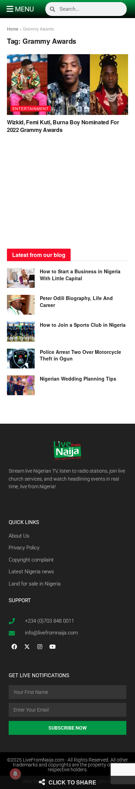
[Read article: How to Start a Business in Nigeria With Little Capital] (21, 278)
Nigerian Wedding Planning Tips (79, 378)
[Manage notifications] (15, 773)
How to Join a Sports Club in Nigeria (83, 324)
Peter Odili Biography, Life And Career (76, 301)
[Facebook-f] (14, 646)
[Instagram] (39, 646)
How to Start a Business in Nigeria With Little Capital (80, 275)
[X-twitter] (27, 646)
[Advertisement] (67, 193)
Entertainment (30, 108)
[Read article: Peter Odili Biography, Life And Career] (21, 305)
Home (12, 29)
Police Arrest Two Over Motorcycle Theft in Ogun (80, 355)
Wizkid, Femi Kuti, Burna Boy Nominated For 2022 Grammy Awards (63, 126)
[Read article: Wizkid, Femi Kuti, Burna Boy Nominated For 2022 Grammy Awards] (67, 84)
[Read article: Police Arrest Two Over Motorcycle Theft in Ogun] (21, 358)
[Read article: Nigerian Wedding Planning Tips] (21, 385)
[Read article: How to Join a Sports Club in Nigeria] (21, 331)
